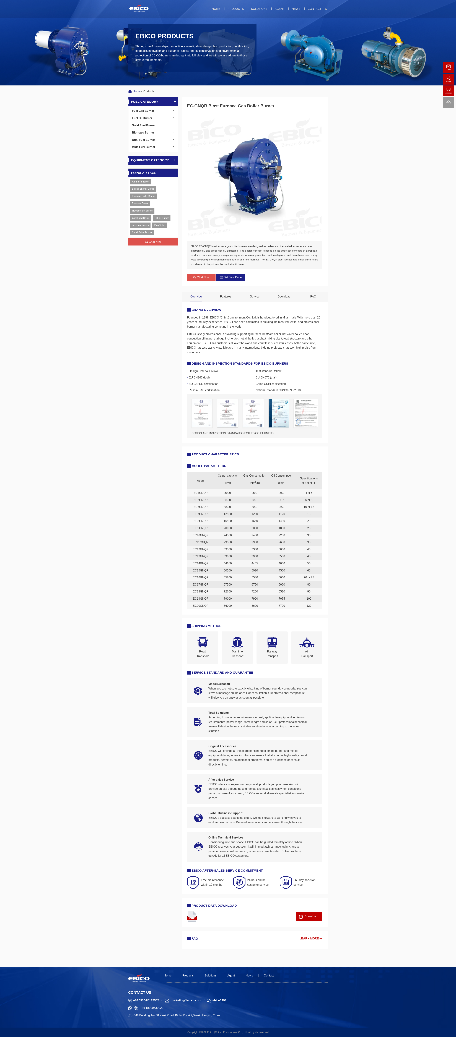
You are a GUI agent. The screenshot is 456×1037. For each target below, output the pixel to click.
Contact (315, 8)
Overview (196, 296)
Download (284, 296)
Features (225, 296)
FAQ (313, 296)
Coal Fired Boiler (140, 218)
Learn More (309, 938)
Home (216, 8)
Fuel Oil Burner (142, 118)
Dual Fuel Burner (143, 139)
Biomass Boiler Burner (143, 196)
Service (255, 296)
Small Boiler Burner (142, 232)
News (296, 8)
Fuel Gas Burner (143, 110)
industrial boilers (140, 225)
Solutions (259, 8)
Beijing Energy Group (143, 188)
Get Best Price (232, 277)
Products (235, 8)
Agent (280, 8)
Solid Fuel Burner (144, 125)
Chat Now (154, 241)
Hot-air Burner (161, 218)
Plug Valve (159, 225)
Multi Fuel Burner (143, 146)
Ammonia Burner (140, 181)
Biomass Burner (143, 132)
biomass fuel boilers (142, 210)
